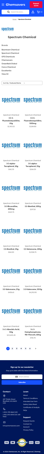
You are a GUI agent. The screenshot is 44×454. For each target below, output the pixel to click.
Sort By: (6, 83)
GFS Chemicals (8, 56)
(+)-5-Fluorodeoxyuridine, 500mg (33, 121)
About (25, 395)
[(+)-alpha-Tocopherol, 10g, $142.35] (11, 145)
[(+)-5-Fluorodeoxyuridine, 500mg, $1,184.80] (33, 100)
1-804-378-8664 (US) (10, 412)
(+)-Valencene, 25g (11, 289)
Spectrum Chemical (10, 53)
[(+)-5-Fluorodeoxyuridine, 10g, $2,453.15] (11, 100)
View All (5, 74)
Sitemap (37, 452)
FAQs (25, 410)
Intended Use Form (30, 401)
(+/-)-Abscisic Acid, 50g (11, 330)
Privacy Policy (28, 430)
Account (26, 427)
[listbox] (17, 83)
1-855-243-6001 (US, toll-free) (12, 415)
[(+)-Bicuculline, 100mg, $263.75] (11, 188)
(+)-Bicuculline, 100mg (11, 207)
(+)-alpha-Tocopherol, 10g (11, 165)
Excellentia (6, 70)
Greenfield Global (9, 63)
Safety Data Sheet (30, 404)
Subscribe (22, 382)
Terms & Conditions (30, 398)
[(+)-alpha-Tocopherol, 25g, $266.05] (33, 145)
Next (36, 348)
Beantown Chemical (10, 49)
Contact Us (27, 424)
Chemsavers (7, 60)
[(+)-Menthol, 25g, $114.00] (11, 231)
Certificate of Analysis (31, 407)
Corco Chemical (9, 67)
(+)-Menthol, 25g (11, 249)
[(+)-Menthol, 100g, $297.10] (33, 188)
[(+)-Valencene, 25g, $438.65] (11, 271)
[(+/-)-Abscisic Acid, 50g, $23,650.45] (11, 311)
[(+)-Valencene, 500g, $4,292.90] (33, 271)
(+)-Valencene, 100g (33, 249)
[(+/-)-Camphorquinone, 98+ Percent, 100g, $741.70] (33, 311)
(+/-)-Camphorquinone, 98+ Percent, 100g (33, 332)
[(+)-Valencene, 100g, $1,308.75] (33, 231)
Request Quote (36, 5)
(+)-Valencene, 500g (33, 289)
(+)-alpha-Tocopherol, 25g (33, 165)
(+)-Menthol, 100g (33, 206)
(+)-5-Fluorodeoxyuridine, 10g (11, 121)
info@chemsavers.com (11, 426)
